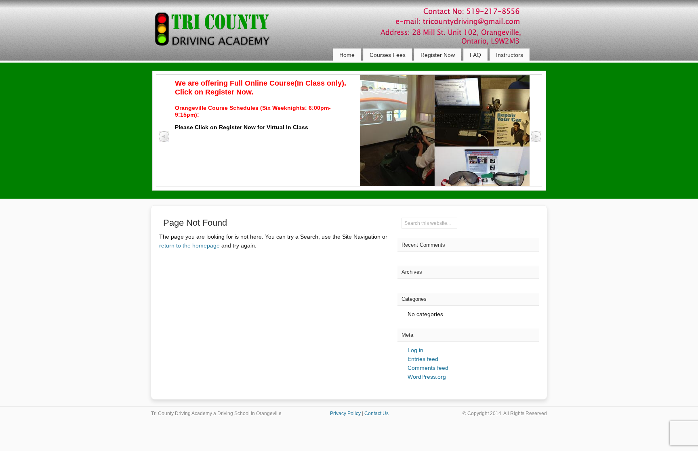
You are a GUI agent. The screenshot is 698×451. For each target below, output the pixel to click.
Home (347, 55)
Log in (415, 350)
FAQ (475, 55)
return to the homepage (189, 245)
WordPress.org (427, 376)
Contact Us (376, 413)
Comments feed (428, 368)
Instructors (509, 55)
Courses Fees (388, 55)
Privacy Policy (345, 413)
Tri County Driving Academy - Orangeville (221, 36)
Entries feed (423, 359)
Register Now (437, 55)
